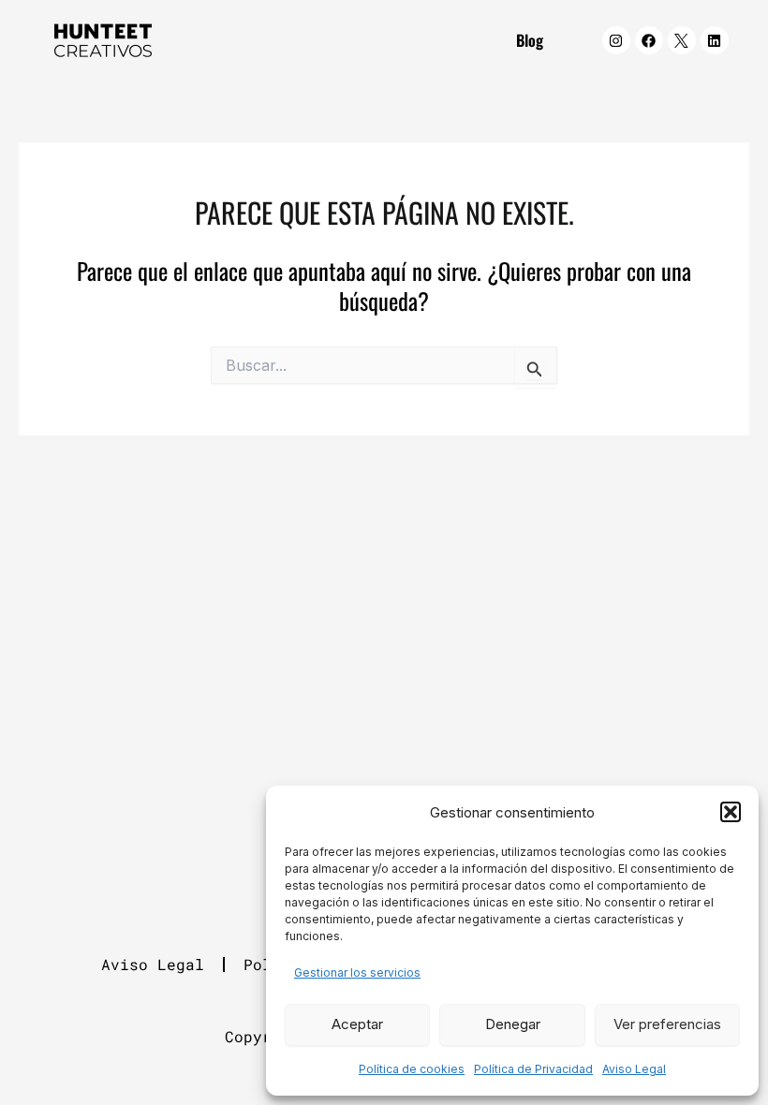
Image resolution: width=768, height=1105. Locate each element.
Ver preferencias (667, 1024)
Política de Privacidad (533, 1069)
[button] (730, 812)
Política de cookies (412, 1069)
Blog (529, 40)
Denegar (512, 1024)
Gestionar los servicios (357, 972)
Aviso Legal (634, 1069)
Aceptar (357, 1024)
